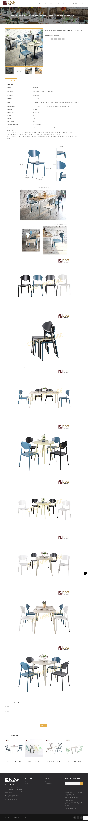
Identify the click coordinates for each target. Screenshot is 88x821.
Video (64, 3)
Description (11, 80)
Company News (48, 781)
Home (40, 3)
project (59, 3)
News (69, 3)
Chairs (26, 781)
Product (52, 3)
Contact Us (76, 3)
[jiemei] (8, 3)
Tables (26, 783)
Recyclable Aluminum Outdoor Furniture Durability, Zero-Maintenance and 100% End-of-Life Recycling (73, 793)
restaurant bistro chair (54, 35)
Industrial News (48, 783)
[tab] (11, 80)
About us (46, 3)
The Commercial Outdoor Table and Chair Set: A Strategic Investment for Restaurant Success (74, 804)
